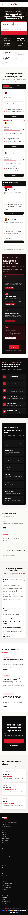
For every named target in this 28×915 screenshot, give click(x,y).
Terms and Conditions (6, 901)
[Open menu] (2, 4)
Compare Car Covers (6, 858)
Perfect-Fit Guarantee (6, 885)
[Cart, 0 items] (25, 4)
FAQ (2, 850)
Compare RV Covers (6, 859)
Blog (2, 877)
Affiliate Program (5, 873)
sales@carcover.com (15, 574)
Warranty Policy (5, 895)
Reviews (3, 871)
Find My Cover (14, 33)
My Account (4, 848)
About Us (3, 869)
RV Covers (4, 836)
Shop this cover (14, 116)
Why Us (3, 867)
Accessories (4, 842)
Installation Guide (5, 852)
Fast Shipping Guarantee (6, 887)
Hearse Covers (5, 840)
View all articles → (5, 652)
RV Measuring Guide (6, 854)
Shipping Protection (5, 889)
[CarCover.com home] (14, 4)
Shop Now (14, 347)
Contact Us (4, 862)
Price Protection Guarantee (7, 883)
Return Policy (4, 897)
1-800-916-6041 (21, 573)
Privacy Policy (4, 903)
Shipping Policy (4, 899)
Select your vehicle (14, 740)
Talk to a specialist (14, 745)
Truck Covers (4, 834)
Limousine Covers (5, 838)
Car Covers (4, 832)
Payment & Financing (6, 856)
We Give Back (4, 875)
